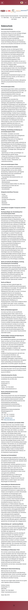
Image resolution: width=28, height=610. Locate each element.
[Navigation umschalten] (2, 3)
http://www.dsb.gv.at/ (9, 419)
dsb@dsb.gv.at (8, 418)
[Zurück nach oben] (25, 607)
